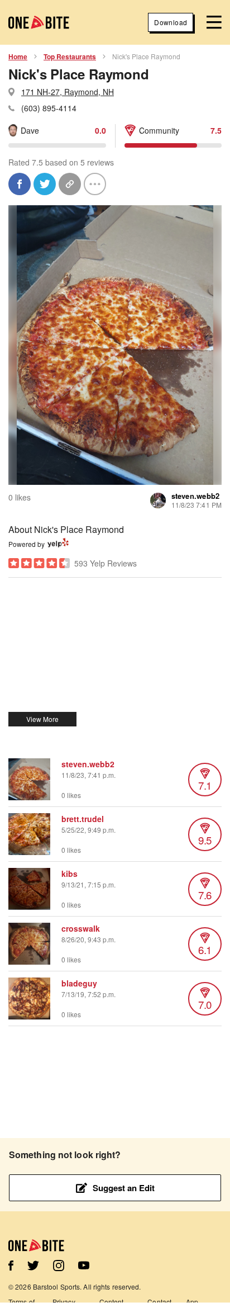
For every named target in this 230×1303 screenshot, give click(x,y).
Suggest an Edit (124, 1188)
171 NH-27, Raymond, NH (67, 91)
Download (170, 22)
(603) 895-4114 (48, 108)
